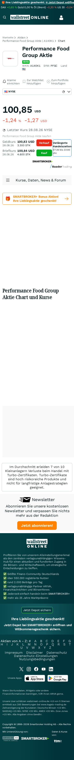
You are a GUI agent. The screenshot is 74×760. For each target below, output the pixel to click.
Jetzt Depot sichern (37, 610)
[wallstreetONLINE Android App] (57, 680)
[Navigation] (4, 18)
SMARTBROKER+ (59, 593)
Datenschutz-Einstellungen (36, 656)
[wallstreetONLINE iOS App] (34, 680)
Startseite (7, 37)
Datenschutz (56, 652)
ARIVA (53, 694)
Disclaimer (34, 652)
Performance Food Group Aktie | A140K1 (28, 40)
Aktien (21, 37)
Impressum (14, 652)
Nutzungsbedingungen (37, 659)
